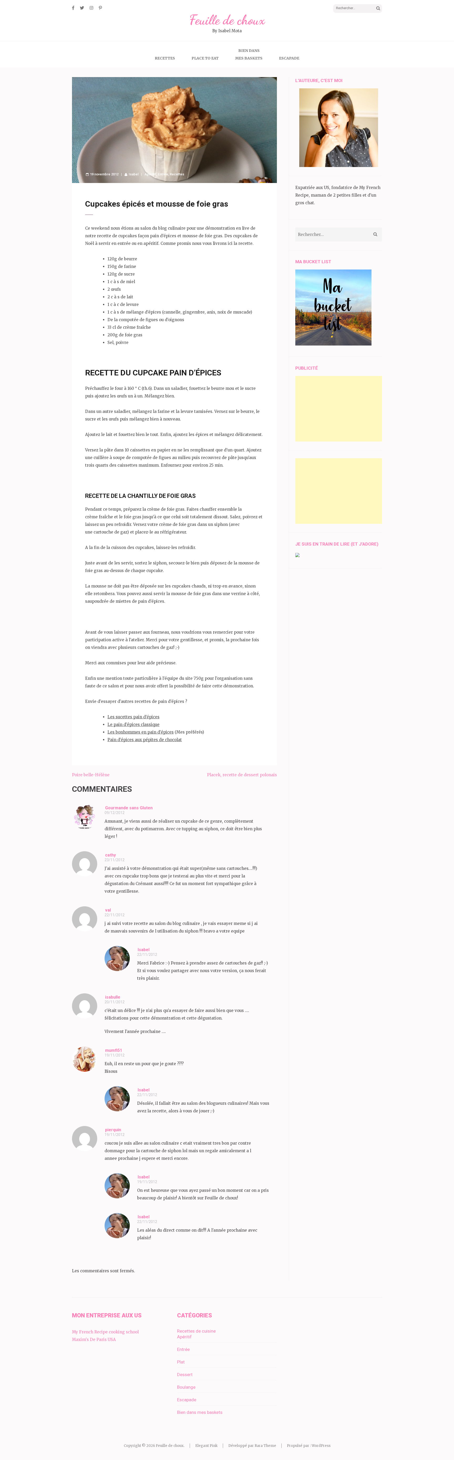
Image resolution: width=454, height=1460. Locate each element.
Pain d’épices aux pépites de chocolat (144, 739)
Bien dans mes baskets (200, 1412)
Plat (181, 1362)
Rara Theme (265, 1445)
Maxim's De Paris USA (94, 1339)
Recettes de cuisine (196, 1331)
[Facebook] (73, 7)
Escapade (289, 58)
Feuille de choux (227, 20)
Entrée (163, 174)
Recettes (165, 58)
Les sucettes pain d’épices (133, 716)
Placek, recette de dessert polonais (242, 774)
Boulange (186, 1387)
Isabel (133, 174)
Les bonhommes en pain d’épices (140, 732)
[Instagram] (91, 7)
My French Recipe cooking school (105, 1331)
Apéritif (150, 174)
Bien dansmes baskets (248, 54)
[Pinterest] (100, 7)
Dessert (185, 1374)
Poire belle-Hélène (91, 774)
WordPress (321, 1445)
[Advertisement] (338, 408)
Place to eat (205, 58)
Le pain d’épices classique (133, 724)
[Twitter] (82, 7)
